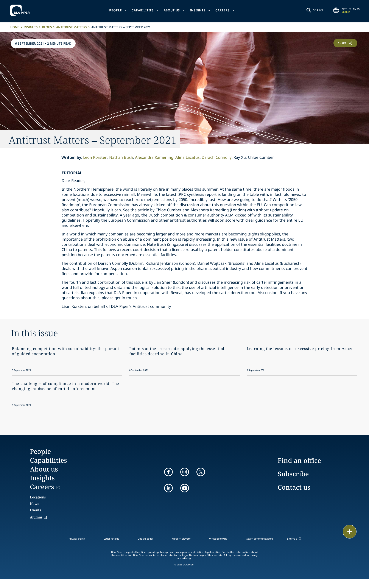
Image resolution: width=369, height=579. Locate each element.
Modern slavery (181, 538)
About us (172, 10)
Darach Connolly (217, 157)
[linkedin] (168, 488)
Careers (222, 10)
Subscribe (293, 473)
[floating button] (350, 532)
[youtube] (184, 488)
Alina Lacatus (187, 157)
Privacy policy (77, 538)
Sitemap (292, 538)
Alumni (36, 517)
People (115, 10)
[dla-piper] (21, 10)
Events (35, 510)
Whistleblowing (218, 538)
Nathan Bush (121, 157)
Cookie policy (145, 538)
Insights (198, 10)
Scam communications (260, 538)
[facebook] (168, 472)
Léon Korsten (95, 157)
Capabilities (143, 10)
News (34, 503)
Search (319, 10)
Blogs (47, 27)
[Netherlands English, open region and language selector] (336, 10)
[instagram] (184, 472)
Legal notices (111, 538)
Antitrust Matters (71, 27)
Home (14, 27)
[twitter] (200, 472)
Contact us (294, 487)
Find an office (299, 460)
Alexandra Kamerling (154, 157)
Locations (38, 497)
